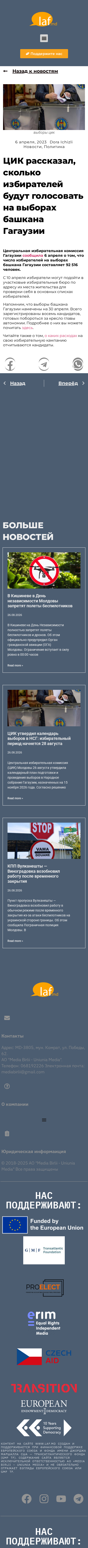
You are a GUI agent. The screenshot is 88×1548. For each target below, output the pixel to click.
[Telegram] (78, 1499)
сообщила (33, 255)
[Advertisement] (44, 451)
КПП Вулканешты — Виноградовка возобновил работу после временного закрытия (34, 874)
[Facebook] (27, 1499)
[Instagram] (44, 1499)
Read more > (15, 665)
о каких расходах (61, 335)
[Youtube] (61, 1499)
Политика (54, 147)
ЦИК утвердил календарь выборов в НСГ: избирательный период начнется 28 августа (39, 738)
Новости (32, 147)
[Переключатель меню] (44, 1120)
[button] (44, 38)
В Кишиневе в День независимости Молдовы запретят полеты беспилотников (40, 600)
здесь (27, 328)
